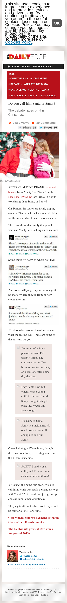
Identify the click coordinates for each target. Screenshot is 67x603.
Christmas (17, 78)
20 (46, 122)
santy (33, 95)
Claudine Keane (37, 78)
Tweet (50, 127)
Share (29, 127)
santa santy (18, 95)
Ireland (26, 66)
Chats (49, 66)
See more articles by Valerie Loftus (27, 564)
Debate (15, 84)
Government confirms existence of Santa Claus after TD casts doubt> (33, 519)
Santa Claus (18, 89)
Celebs (16, 66)
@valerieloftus (30, 556)
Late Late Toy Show (35, 84)
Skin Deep (38, 66)
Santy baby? (48, 95)
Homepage (8, 67)
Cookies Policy (18, 42)
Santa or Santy (39, 89)
